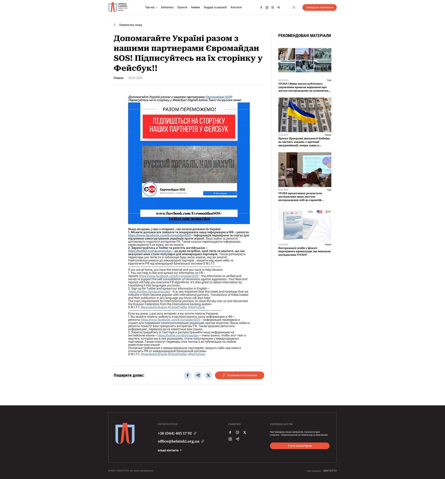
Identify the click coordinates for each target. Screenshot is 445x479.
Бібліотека (167, 7)
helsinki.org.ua (308, 435)
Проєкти (182, 7)
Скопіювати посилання (242, 375)
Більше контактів (168, 450)
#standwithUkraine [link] (154, 307)
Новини (195, 7)
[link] (218, 97)
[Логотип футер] (125, 442)
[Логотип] (117, 7)
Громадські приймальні (319, 7)
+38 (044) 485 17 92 (175, 433)
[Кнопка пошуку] (293, 7)
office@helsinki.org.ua (178, 441)
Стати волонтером (300, 446)
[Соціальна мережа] (261, 7)
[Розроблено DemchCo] (330, 470)
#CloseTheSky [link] (177, 307)
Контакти (236, 7)
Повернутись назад (130, 25)
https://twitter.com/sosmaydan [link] (149, 251)
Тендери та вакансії (215, 7)
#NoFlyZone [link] (197, 307)
